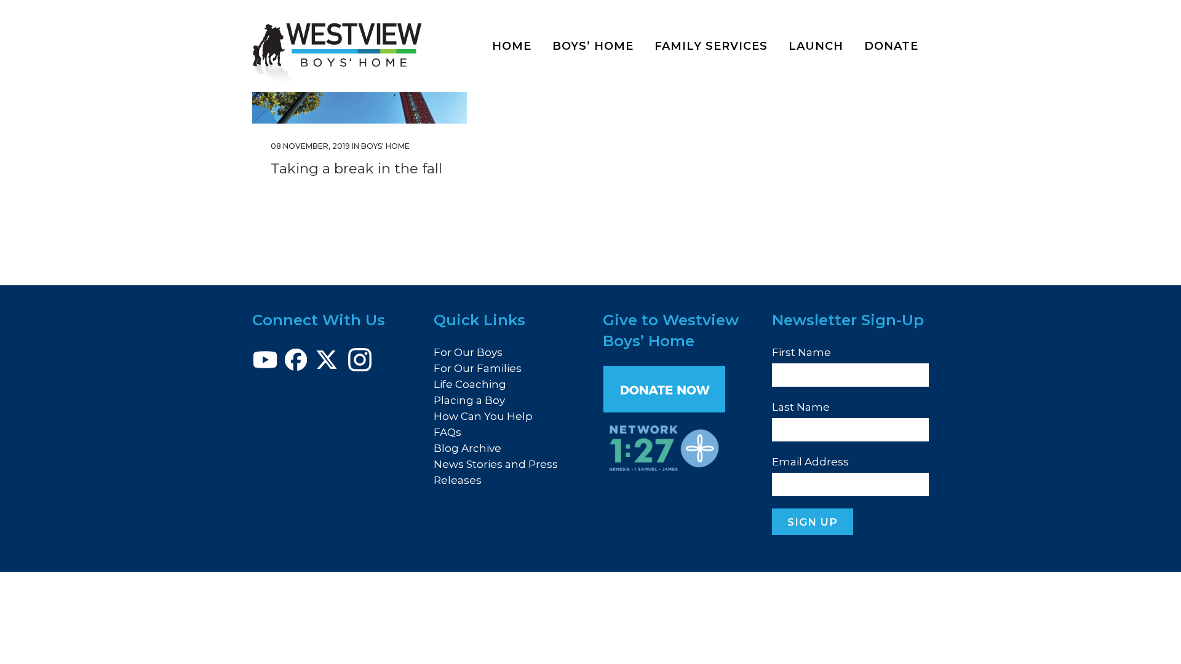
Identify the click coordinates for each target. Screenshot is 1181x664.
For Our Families (478, 368)
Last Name (801, 407)
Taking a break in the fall (356, 168)
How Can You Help (483, 416)
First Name (801, 352)
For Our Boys (468, 352)
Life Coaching (470, 384)
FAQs (447, 432)
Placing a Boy (469, 400)
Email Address (810, 462)
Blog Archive (467, 448)
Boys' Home (385, 146)
